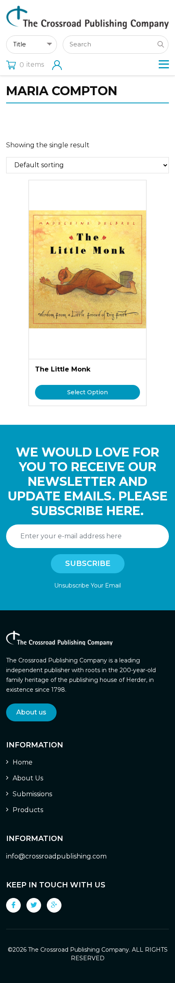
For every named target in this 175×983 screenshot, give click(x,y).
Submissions (32, 794)
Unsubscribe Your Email (87, 585)
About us (31, 712)
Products (28, 810)
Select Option (87, 392)
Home (23, 762)
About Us (28, 778)
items (32, 64)
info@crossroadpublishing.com (56, 856)
